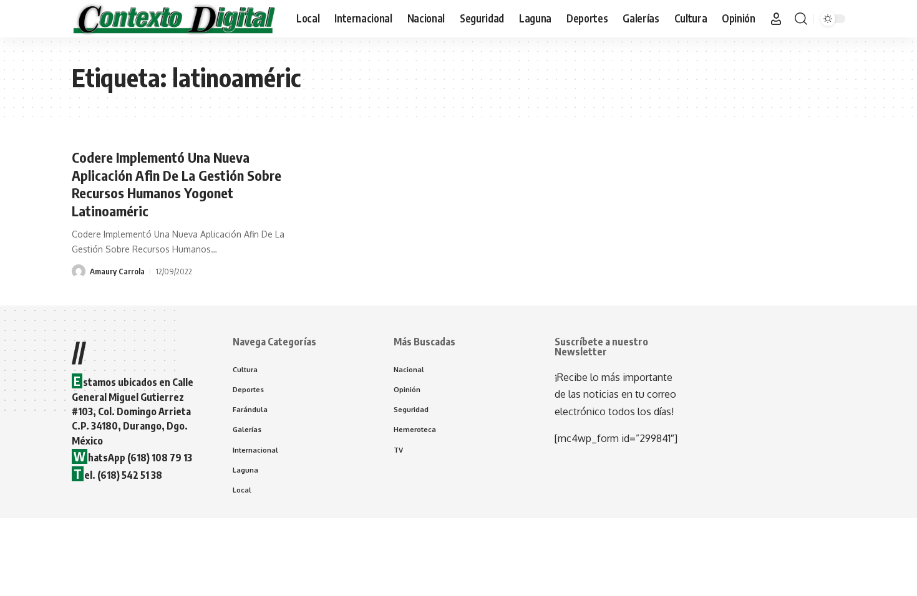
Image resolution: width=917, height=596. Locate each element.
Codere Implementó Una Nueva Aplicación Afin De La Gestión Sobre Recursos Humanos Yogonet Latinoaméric (176, 183)
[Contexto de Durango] (174, 18)
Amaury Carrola (117, 271)
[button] (776, 18)
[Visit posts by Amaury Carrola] (78, 271)
